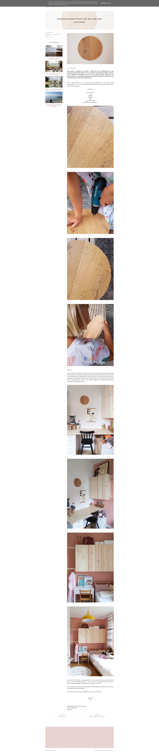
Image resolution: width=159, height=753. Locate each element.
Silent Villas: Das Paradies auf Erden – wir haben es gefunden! (54, 90)
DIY (47, 34)
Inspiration (51, 34)
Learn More (104, 3)
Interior (56, 34)
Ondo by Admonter (78, 84)
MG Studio (111, 750)
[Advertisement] (68, 737)
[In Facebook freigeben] (50, 37)
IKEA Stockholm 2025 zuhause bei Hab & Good (54, 74)
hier (96, 102)
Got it (109, 3)
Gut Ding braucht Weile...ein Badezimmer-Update (53, 59)
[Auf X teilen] (47, 37)
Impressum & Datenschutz (51, 750)
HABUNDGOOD (101, 750)
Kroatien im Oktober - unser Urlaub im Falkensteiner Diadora (53, 105)
